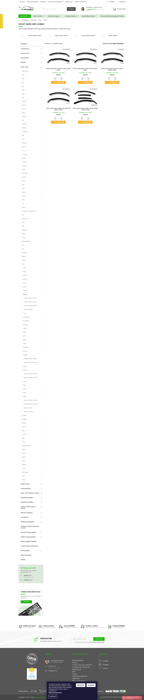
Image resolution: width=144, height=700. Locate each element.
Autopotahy (25, 58)
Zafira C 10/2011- (28, 408)
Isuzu (23, 184)
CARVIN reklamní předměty (29, 546)
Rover (23, 426)
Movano (25, 351)
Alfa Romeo (25, 71)
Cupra (23, 109)
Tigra (24, 385)
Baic (23, 82)
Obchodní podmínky (32, 1)
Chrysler (24, 177)
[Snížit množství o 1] (55, 78)
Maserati (24, 230)
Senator (25, 370)
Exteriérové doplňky (27, 502)
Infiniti (23, 180)
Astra (24, 283)
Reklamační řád (76, 669)
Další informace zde (55, 692)
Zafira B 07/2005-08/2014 (31, 404)
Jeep (23, 199)
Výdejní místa (68, 1)
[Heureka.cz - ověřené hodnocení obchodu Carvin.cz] (32, 674)
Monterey (25, 347)
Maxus (23, 233)
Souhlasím (91, 685)
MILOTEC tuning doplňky (28, 532)
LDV (23, 215)
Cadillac (24, 101)
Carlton (25, 290)
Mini (23, 249)
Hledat (71, 9)
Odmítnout (80, 685)
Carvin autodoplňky (40, 697)
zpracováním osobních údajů (96, 642)
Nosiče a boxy (25, 484)
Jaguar (24, 196)
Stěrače (23, 62)
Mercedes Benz (26, 241)
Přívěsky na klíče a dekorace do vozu (30, 527)
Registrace (123, 1)
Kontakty (22, 1)
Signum (25, 381)
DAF (23, 120)
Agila (24, 271)
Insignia (25, 328)
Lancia (23, 207)
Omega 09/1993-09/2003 (30, 362)
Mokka (24, 343)
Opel (23, 264)
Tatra (23, 461)
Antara (25, 275)
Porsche (24, 415)
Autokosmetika (26, 488)
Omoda (24, 260)
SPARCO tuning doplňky (28, 537)
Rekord (25, 366)
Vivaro (24, 392)
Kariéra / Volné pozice (81, 1)
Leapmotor (25, 218)
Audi (23, 75)
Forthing (24, 143)
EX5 (24, 150)
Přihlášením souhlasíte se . (90, 642)
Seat (23, 438)
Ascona (25, 279)
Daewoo (24, 116)
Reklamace (43, 1)
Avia (23, 78)
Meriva (25, 339)
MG (23, 245)
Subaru (24, 449)
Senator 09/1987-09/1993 (30, 377)
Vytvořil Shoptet (107, 697)
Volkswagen (25, 472)
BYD (23, 97)
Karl (24, 336)
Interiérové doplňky (27, 497)
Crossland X (26, 317)
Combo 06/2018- (28, 309)
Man (23, 226)
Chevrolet (24, 173)
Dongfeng (24, 131)
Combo (25, 294)
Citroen (24, 105)
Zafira (24, 396)
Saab (23, 430)
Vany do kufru (25, 53)
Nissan (23, 256)
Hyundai (24, 165)
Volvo (23, 476)
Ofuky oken (24, 67)
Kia (22, 203)
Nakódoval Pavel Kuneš (119, 697)
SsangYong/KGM (26, 445)
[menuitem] (24, 16)
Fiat (23, 135)
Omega (25, 355)
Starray (25, 154)
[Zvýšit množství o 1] (61, 78)
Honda (24, 158)
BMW (23, 90)
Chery (23, 169)
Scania (24, 434)
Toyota (24, 468)
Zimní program (25, 550)
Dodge (24, 128)
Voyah (23, 479)
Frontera (25, 324)
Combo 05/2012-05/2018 (30, 305)
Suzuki (23, 453)
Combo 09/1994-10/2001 (30, 298)
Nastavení (53, 696)
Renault (24, 423)
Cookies (74, 674)
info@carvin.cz (28, 580)
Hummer (24, 162)
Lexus (23, 222)
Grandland (26, 321)
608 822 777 (27, 575)
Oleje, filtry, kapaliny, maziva (30, 493)
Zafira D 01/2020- (28, 411)
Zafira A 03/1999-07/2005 (31, 400)
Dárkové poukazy (26, 555)
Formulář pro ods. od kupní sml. (81, 667)
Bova (23, 93)
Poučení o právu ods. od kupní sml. (82, 665)
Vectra (25, 389)
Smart (23, 442)
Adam (24, 268)
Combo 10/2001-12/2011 (30, 302)
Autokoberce (25, 48)
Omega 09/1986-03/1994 (30, 358)
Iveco (23, 188)
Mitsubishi (24, 252)
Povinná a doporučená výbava (28, 507)
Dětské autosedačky (27, 522)
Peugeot (24, 419)
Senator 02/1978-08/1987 (30, 373)
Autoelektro (25, 517)
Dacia (23, 112)
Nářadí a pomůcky (27, 512)
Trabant (24, 464)
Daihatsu (24, 124)
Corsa (24, 313)
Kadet (24, 332)
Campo (25, 286)
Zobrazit (26, 602)
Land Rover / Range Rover (29, 211)
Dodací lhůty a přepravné (56, 1)
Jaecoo (24, 192)
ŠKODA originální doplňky (29, 541)
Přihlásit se (99, 639)
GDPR (73, 671)
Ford (23, 139)
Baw (23, 86)
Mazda (24, 237)
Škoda (23, 457)
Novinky (23, 559)
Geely (23, 146)
